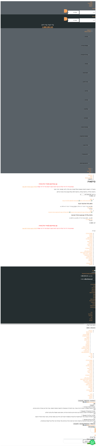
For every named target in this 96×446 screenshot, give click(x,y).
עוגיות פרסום (91, 419)
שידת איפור (89, 241)
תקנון (91, 1)
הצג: (94, 195)
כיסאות (90, 264)
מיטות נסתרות (89, 238)
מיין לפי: (93, 194)
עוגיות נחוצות (91, 407)
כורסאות (90, 260)
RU (90, 172)
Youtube (88, 273)
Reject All (87, 400)
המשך (88, 327)
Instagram (92, 273)
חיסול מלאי (85, 72)
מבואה (86, 63)
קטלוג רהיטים (88, 31)
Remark (83, 411)
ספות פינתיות (89, 263)
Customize (92, 400)
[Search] (66, 11)
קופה (91, 317)
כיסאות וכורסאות (84, 136)
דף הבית (89, 30)
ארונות (86, 100)
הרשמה (90, 6)
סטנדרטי (86, 407)
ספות (91, 261)
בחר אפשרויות (89, 219)
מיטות (91, 247)
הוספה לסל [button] (89, 207)
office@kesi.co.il (88, 279)
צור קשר (89, 171)
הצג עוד (92, 405)
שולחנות (86, 109)
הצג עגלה (93, 327)
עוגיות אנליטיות (90, 415)
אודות (89, 168)
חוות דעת (90, 320)
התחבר (90, 4)
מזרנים (86, 91)
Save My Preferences (84, 423)
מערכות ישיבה (84, 127)
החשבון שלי (90, 313)
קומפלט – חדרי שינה (87, 253)
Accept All (81, 400)
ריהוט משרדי (85, 154)
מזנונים (86, 36)
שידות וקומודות (84, 54)
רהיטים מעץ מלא (84, 163)
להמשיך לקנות (88, 441)
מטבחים (86, 118)
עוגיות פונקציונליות (90, 411)
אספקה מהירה (84, 45)
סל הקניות (90, 3)
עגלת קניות (90, 315)
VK (94, 273)
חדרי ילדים (85, 81)
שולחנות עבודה (92, 305)
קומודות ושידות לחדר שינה (86, 252)
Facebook (84, 273)
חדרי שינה (85, 145)
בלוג (90, 169)
